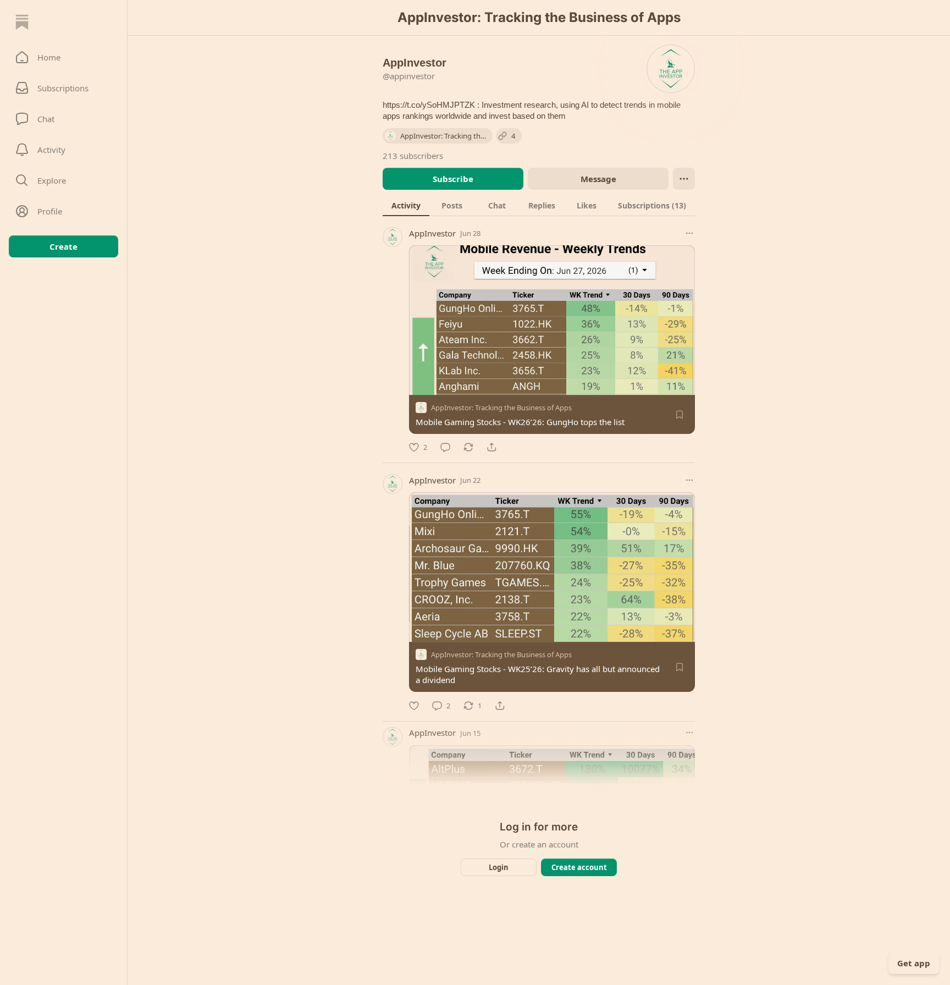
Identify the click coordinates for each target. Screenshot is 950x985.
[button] (63, 57)
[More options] (689, 233)
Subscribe (453, 178)
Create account (579, 867)
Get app (913, 963)
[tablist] (539, 205)
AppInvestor (432, 233)
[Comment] (445, 447)
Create (63, 246)
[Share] (491, 447)
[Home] (22, 22)
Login (499, 867)
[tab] (406, 205)
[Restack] (468, 447)
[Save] (679, 414)
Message (598, 178)
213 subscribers (413, 155)
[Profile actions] (684, 179)
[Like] (414, 705)
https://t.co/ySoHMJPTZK (429, 104)
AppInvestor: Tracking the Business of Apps (501, 407)
